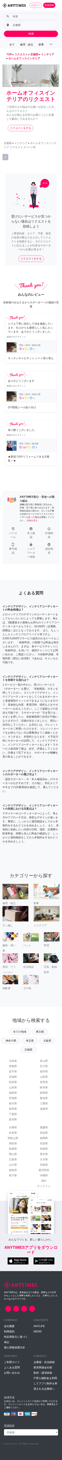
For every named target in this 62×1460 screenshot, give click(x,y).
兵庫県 (13, 1127)
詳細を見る (32, 520)
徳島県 (13, 1170)
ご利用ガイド (12, 1362)
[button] (13, 533)
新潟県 (13, 1119)
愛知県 (44, 1098)
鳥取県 (13, 1143)
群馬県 (13, 1108)
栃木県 (13, 1103)
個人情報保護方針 (14, 1347)
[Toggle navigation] (57, 5)
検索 (31, 33)
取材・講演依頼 (43, 1372)
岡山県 (13, 1154)
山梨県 (44, 1076)
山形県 (13, 1087)
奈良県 (13, 1132)
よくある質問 (12, 1367)
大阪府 (47, 1040)
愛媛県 (44, 1127)
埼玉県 (30, 1040)
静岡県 (44, 1092)
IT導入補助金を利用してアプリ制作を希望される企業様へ (45, 1383)
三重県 (44, 1103)
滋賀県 (44, 1108)
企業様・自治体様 (44, 1362)
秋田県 (13, 1082)
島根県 (13, 1148)
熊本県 (44, 1154)
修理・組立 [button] (26, 44)
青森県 (13, 1066)
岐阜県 (44, 1087)
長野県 (44, 1082)
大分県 (44, 1159)
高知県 (44, 1132)
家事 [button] (41, 44)
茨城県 (13, 1098)
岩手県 (13, 1071)
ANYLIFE (39, 1326)
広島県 (13, 1159)
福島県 (13, 1092)
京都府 (28, 1049)
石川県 (44, 1066)
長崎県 (44, 1148)
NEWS (38, 1331)
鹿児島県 (44, 1170)
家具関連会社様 (43, 1367)
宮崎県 (44, 1164)
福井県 (44, 1071)
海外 (43, 1180)
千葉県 (13, 1114)
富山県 (44, 1060)
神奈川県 (11, 1040)
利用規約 (9, 1331)
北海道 (13, 1060)
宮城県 (13, 1076)
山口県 (13, 1164)
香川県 (13, 1175)
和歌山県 (13, 1138)
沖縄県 (44, 1175)
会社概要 (9, 1326)
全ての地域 (19, 1031)
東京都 (40, 1031)
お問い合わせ (12, 1372)
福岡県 (44, 1138)
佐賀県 (44, 1143)
